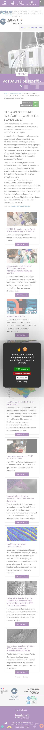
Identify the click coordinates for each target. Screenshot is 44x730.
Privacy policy (22, 381)
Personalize (22, 378)
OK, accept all (23, 369)
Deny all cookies (23, 373)
